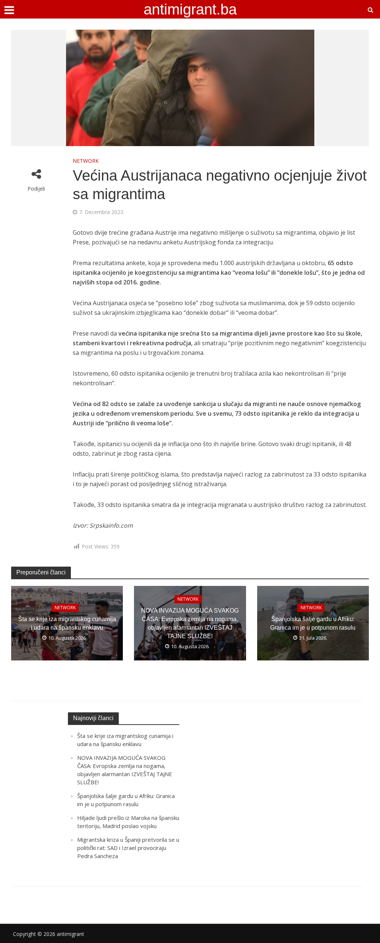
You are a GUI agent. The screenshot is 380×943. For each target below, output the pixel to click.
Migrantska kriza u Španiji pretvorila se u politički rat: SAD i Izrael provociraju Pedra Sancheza (128, 848)
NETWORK (86, 160)
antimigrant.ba (190, 9)
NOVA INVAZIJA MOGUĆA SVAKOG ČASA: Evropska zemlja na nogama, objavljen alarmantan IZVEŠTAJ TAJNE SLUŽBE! (190, 623)
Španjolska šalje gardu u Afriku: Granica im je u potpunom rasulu (313, 623)
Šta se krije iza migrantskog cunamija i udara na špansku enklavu (67, 623)
